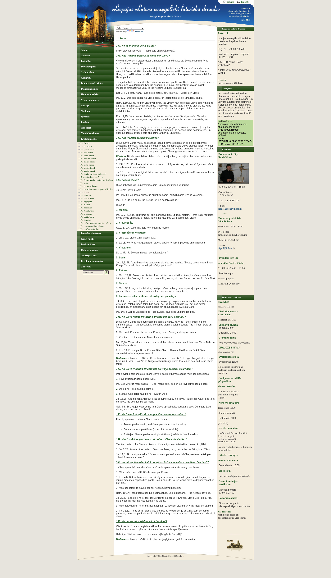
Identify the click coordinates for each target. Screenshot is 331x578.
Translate (139, 31)
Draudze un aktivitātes (91, 83)
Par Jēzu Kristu (87, 211)
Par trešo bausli (87, 155)
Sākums (84, 50)
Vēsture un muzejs (89, 100)
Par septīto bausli (87, 168)
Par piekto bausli (87, 162)
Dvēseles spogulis (89, 250)
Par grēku (84, 183)
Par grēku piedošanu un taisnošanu (95, 223)
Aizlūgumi (85, 77)
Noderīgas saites (88, 255)
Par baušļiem (86, 146)
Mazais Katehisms (89, 133)
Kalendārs (85, 61)
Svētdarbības (87, 72)
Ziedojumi (85, 266)
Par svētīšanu (86, 214)
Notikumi (85, 111)
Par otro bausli (86, 152)
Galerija (84, 105)
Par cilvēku (85, 204)
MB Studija (177, 556)
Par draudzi (85, 220)
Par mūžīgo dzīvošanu (90, 229)
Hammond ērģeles (89, 94)
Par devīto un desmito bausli (93, 174)
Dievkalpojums (88, 66)
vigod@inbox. (225, 248)
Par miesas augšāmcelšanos (92, 226)
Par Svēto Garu (87, 217)
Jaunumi (85, 55)
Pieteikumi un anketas (91, 261)
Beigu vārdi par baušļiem (91, 177)
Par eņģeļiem (86, 201)
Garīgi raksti (86, 239)
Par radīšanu (85, 195)
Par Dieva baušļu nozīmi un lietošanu (96, 180)
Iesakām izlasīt (88, 244)
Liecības (84, 122)
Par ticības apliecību (89, 186)
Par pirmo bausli (87, 149)
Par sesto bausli (87, 165)
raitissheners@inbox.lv (230, 208)
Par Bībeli (84, 143)
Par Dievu (84, 192)
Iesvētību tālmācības (90, 233)
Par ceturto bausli (88, 158)
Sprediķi (84, 116)
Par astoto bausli (87, 171)
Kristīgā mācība (88, 139)
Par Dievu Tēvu (87, 198)
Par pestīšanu (86, 208)
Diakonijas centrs (89, 89)
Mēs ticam (85, 127)
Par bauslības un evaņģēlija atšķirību (96, 189)
